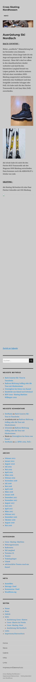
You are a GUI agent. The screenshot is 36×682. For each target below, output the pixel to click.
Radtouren (9, 548)
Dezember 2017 (11, 497)
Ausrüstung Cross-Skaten (17, 620)
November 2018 (11, 481)
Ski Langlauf (10, 550)
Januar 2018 (9, 495)
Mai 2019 (8, 469)
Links (7, 631)
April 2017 (9, 509)
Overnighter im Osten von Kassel (18, 389)
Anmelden (9, 584)
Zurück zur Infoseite (10, 348)
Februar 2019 (10, 478)
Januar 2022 (9, 461)
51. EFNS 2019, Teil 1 (23, 442)
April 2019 (9, 472)
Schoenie (8, 428)
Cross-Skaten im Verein (16, 622)
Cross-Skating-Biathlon (14, 542)
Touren (8, 556)
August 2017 (9, 503)
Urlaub (7, 562)
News (7, 611)
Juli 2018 (8, 483)
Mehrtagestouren (12, 545)
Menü (6, 15)
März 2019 (9, 475)
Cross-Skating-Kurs (15, 625)
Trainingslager (10, 559)
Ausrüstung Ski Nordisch (16, 628)
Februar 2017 (10, 514)
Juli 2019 (8, 467)
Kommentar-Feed (12, 589)
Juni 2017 (8, 506)
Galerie (7, 614)
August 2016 (10, 523)
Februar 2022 (10, 458)
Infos (7, 617)
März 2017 (9, 511)
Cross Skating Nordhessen (11, 8)
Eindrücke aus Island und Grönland (19, 392)
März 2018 (9, 492)
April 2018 (9, 489)
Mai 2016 (8, 525)
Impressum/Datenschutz (15, 634)
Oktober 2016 (10, 520)
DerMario (8, 414)
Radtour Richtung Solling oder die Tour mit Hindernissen (19, 422)
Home (7, 608)
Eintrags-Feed (10, 586)
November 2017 (11, 500)
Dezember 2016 (11, 517)
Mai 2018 (8, 486)
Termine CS (9, 553)
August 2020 (10, 464)
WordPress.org (10, 592)
